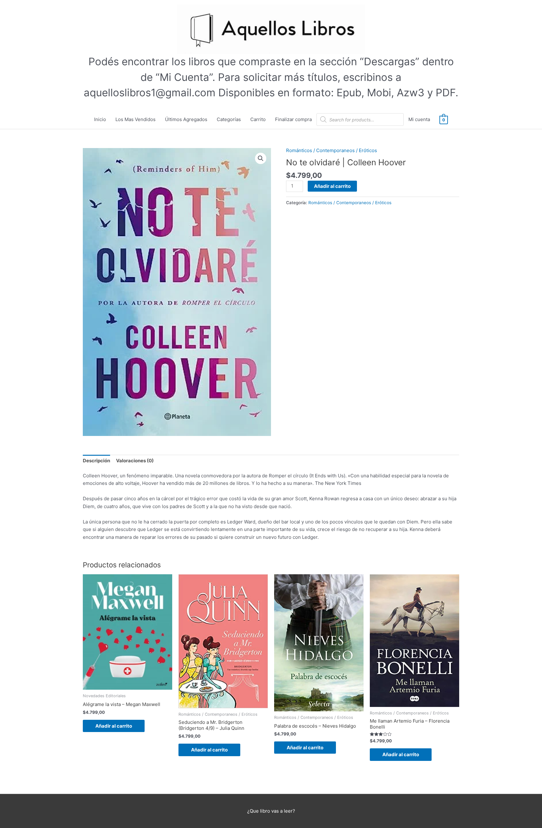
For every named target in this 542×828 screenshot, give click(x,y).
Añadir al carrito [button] (113, 726)
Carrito (258, 119)
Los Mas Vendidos (135, 119)
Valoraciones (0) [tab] (135, 461)
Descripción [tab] (96, 461)
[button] (260, 158)
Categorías (229, 119)
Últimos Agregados (186, 119)
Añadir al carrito (332, 186)
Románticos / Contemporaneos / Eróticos (331, 150)
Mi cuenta (419, 119)
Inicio (100, 119)
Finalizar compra (293, 119)
